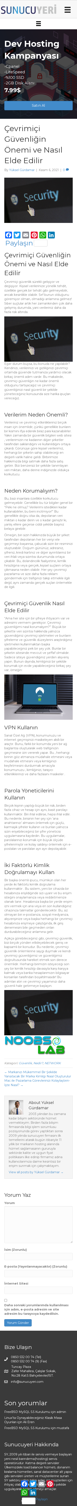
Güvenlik (25, 1063)
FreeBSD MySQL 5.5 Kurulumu (27, 1412)
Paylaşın (19, 243)
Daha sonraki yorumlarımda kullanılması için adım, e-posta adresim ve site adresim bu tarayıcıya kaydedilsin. (36, 1309)
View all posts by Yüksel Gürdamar (36, 1172)
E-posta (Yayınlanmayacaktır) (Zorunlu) (35, 1266)
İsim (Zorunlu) (15, 1250)
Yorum (9, 1203)
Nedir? (38, 1063)
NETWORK (52, 1063)
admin (61, 1412)
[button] (38, 105)
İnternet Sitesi (16, 1283)
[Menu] (68, 10)
